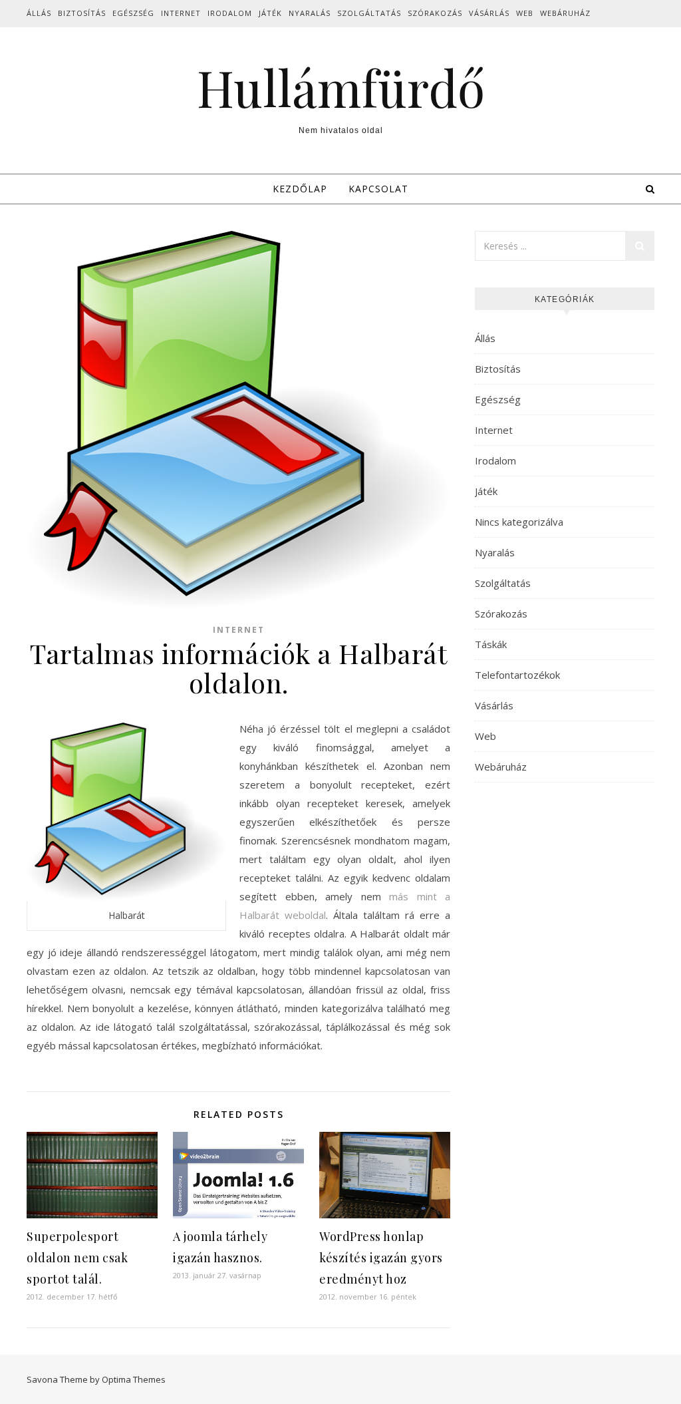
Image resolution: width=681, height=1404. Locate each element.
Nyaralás (310, 13)
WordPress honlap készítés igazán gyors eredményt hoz (381, 1257)
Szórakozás (435, 13)
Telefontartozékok (517, 674)
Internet (181, 13)
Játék (270, 13)
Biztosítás (82, 13)
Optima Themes (134, 1379)
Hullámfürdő (341, 87)
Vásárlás (489, 13)
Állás (39, 13)
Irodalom (229, 13)
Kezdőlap (300, 188)
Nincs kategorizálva (519, 521)
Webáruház (565, 13)
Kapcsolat (378, 188)
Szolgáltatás (369, 13)
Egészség (133, 13)
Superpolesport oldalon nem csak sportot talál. (77, 1257)
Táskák (491, 644)
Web (524, 13)
